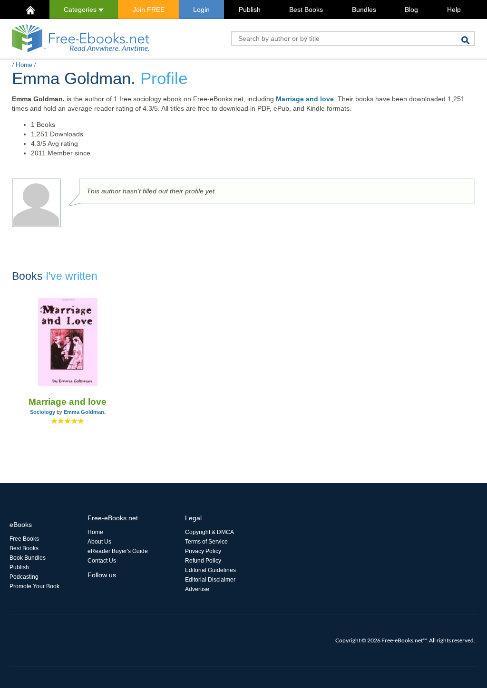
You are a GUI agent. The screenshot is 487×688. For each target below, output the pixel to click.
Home (24, 64)
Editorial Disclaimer (210, 579)
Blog (411, 9)
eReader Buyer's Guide (118, 551)
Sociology (42, 412)
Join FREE (149, 9)
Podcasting (24, 576)
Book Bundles (28, 557)
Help (454, 9)
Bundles (364, 9)
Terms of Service (206, 541)
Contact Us (102, 560)
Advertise (197, 589)
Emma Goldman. (85, 412)
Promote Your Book (34, 586)
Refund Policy (203, 560)
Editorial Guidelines (210, 570)
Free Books (24, 538)
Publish (250, 9)
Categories (81, 9)
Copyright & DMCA (209, 532)
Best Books (306, 9)
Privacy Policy (203, 551)
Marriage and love (305, 99)
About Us (99, 541)
